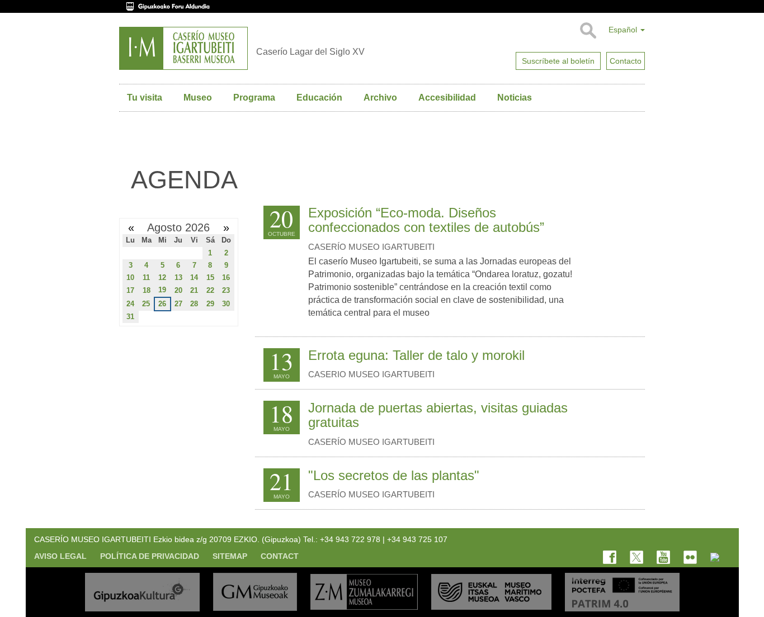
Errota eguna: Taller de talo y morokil (416, 355)
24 (130, 304)
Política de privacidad (149, 556)
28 (194, 304)
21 (194, 290)
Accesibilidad (447, 97)
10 (130, 277)
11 (146, 277)
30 (226, 304)
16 (226, 277)
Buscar (587, 30)
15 (210, 277)
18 (146, 290)
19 (162, 290)
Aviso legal (60, 556)
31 (130, 316)
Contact (280, 556)
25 (146, 304)
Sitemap (230, 556)
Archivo (380, 97)
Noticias (514, 97)
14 (194, 277)
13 (178, 277)
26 (162, 304)
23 (226, 290)
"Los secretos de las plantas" (393, 475)
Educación (319, 97)
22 (210, 290)
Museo (197, 97)
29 (210, 304)
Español (624, 29)
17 (130, 290)
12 (162, 277)
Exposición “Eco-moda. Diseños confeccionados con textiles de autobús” (426, 220)
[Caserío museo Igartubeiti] (183, 48)
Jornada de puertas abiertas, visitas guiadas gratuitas (438, 415)
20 (178, 290)
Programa (254, 97)
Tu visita (144, 97)
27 (178, 304)
